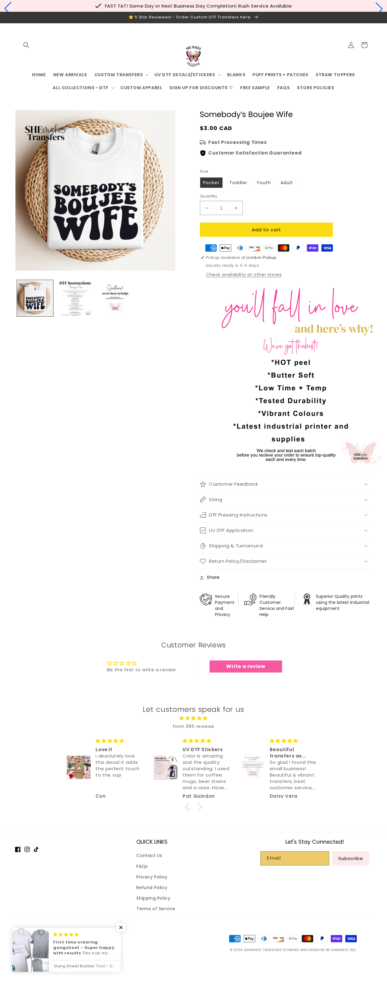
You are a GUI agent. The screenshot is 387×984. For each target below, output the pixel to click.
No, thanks (193, 570)
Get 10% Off (193, 550)
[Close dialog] (261, 406)
